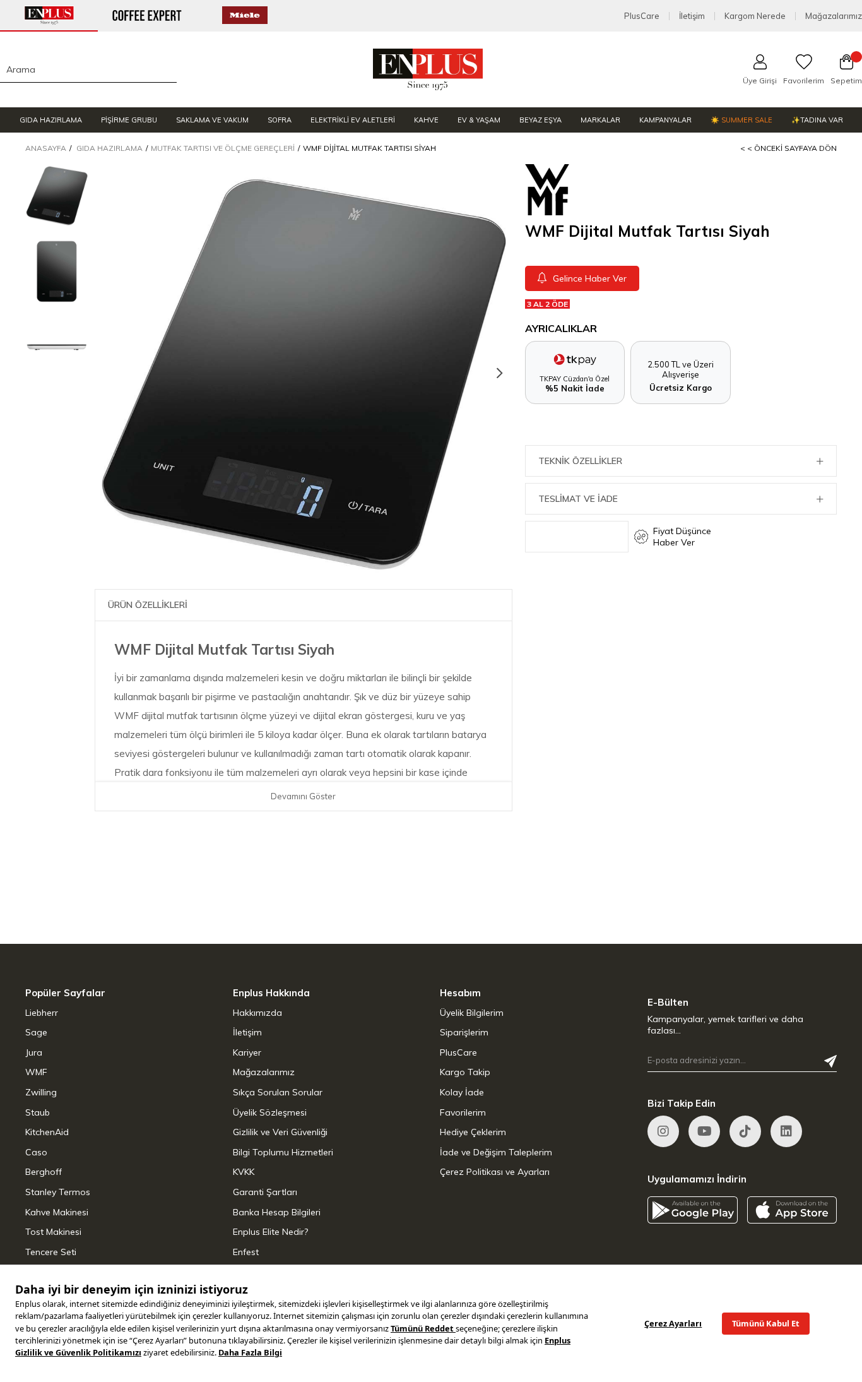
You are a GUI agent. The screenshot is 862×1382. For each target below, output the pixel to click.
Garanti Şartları (265, 1192)
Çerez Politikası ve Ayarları (495, 1171)
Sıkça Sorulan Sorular (277, 1092)
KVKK (243, 1171)
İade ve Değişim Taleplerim (496, 1152)
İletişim (692, 16)
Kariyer (247, 1052)
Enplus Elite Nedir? (270, 1231)
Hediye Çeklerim (473, 1132)
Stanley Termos (57, 1192)
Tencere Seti (50, 1252)
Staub (37, 1112)
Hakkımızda (257, 1012)
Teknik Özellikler (580, 461)
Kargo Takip (465, 1072)
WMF (36, 1072)
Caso (36, 1152)
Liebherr (41, 1012)
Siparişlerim (464, 1032)
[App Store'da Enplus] (792, 1210)
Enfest (246, 1252)
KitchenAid (47, 1132)
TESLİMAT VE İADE (578, 498)
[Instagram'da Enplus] (663, 1131)
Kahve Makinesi (56, 1212)
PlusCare (641, 16)
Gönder (830, 1061)
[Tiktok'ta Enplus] (745, 1131)
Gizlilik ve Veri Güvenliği (280, 1132)
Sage (36, 1032)
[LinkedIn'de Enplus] (704, 1131)
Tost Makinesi (53, 1231)
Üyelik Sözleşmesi (270, 1112)
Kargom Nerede (755, 16)
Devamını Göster (303, 796)
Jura (33, 1052)
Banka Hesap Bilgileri (277, 1212)
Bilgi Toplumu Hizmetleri (283, 1152)
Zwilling (41, 1092)
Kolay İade (462, 1092)
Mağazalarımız (833, 16)
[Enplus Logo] (428, 69)
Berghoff (43, 1171)
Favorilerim (463, 1112)
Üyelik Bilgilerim (472, 1012)
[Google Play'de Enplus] (692, 1210)
